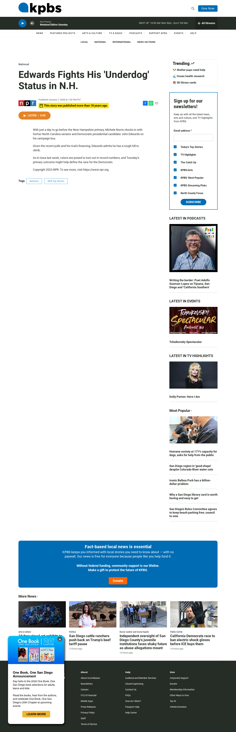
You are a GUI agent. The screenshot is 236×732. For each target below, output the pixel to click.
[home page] (39, 8)
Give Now (207, 8)
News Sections (146, 41)
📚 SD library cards (184, 82)
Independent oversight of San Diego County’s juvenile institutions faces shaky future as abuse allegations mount (143, 642)
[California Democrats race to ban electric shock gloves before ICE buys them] (194, 614)
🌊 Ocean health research (189, 76)
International (122, 41)
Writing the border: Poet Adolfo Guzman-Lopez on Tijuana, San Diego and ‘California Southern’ (189, 284)
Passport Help (132, 707)
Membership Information (182, 689)
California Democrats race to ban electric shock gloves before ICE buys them (192, 640)
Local (84, 41)
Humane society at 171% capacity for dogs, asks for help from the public (193, 453)
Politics (72, 632)
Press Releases (88, 707)
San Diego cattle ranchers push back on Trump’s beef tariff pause (90, 640)
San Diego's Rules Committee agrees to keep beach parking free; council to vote (193, 512)
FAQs (128, 695)
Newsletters (87, 683)
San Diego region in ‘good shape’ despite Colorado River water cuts (191, 467)
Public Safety (176, 632)
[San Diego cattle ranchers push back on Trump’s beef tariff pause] (92, 614)
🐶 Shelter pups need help (189, 69)
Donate (118, 581)
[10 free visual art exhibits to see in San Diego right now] (42, 614)
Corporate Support (179, 678)
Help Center (131, 712)
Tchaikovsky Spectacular (185, 342)
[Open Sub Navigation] (45, 33)
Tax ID (173, 701)
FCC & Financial (88, 695)
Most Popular (179, 411)
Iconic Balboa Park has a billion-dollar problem (190, 482)
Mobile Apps (87, 701)
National (100, 41)
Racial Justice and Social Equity (134, 632)
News (39, 33)
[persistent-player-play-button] (22, 23)
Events (178, 33)
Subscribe (193, 202)
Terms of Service (89, 724)
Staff (83, 718)
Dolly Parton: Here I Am (184, 396)
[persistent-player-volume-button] (32, 23)
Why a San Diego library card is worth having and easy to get (193, 496)
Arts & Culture (92, 33)
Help (193, 33)
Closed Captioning (134, 683)
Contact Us (130, 689)
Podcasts (135, 33)
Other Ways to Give (179, 695)
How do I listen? (133, 701)
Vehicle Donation (178, 707)
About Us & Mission (90, 678)
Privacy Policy (88, 712)
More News (27, 596)
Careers (84, 689)
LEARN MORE (36, 714)
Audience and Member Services (140, 678)
